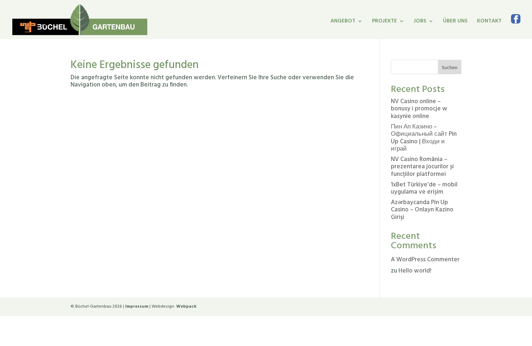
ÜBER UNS (455, 21)
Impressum (136, 306)
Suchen (449, 68)
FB (515, 26)
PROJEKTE (384, 21)
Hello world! (414, 271)
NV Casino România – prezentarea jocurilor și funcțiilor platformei (422, 167)
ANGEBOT (342, 21)
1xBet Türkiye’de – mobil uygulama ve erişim (424, 188)
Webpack (186, 306)
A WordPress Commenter (425, 260)
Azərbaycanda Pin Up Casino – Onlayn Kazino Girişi (422, 210)
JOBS (420, 21)
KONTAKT (489, 21)
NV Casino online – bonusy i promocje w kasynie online (419, 109)
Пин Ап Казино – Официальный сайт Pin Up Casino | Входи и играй (424, 138)
